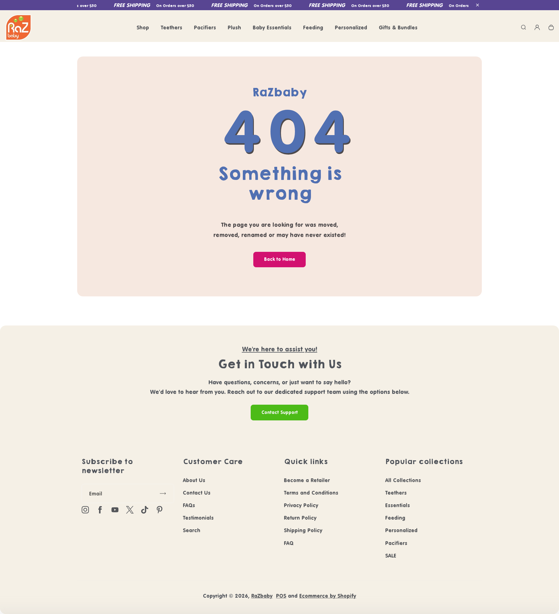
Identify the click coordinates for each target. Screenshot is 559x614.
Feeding (313, 27)
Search (191, 530)
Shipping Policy (303, 530)
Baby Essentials (272, 27)
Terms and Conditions (311, 493)
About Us (194, 480)
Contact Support (279, 412)
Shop (143, 27)
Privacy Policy (301, 505)
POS (281, 596)
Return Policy (300, 518)
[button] (477, 5)
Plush (234, 27)
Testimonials (198, 518)
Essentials (397, 505)
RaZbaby (262, 596)
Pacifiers (205, 27)
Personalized (351, 27)
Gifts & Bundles (398, 27)
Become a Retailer (307, 480)
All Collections (403, 480)
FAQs (189, 505)
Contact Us (196, 493)
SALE (390, 556)
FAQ (288, 543)
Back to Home (279, 259)
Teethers (171, 27)
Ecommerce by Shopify (327, 596)
